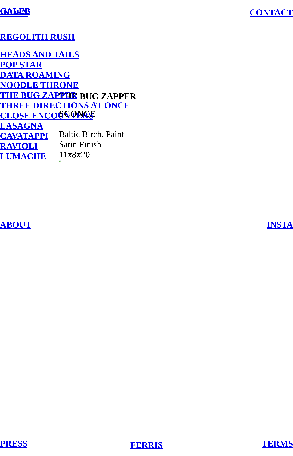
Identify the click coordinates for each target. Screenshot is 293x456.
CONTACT (271, 12)
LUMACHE (23, 156)
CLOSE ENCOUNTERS (46, 115)
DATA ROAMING (35, 75)
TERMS (277, 443)
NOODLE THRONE (39, 85)
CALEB (15, 11)
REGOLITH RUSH (37, 37)
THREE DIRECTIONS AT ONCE (65, 105)
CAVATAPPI (24, 136)
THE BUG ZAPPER (38, 95)
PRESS (13, 443)
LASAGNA (21, 126)
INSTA (280, 224)
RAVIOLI (19, 146)
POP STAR (21, 64)
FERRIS (146, 445)
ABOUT (15, 224)
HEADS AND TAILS (39, 54)
